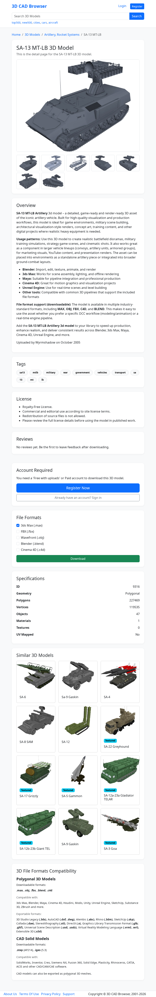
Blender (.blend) (32, 544)
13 (21, 379)
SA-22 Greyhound (116, 746)
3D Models (32, 34)
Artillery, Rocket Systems (62, 34)
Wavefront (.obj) (32, 537)
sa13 (22, 372)
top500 (16, 22)
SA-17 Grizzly (29, 796)
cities (36, 22)
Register (137, 6)
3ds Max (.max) (31, 525)
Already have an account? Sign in (78, 498)
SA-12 (66, 742)
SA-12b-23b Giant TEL (35, 849)
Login (122, 6)
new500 (27, 22)
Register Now (78, 487)
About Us (10, 994)
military (50, 372)
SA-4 (107, 697)
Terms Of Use (29, 994)
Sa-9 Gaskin (70, 697)
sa (135, 372)
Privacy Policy (50, 994)
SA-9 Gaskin (70, 844)
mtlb (35, 372)
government (83, 372)
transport (120, 372)
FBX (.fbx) (27, 531)
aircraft (53, 22)
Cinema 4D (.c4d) (33, 550)
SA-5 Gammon (72, 796)
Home (16, 34)
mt (31, 379)
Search (137, 16)
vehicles (102, 372)
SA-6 (23, 697)
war (65, 372)
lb (42, 379)
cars (44, 22)
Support (69, 994)
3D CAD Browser (29, 6)
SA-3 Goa (110, 849)
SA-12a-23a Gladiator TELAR (119, 797)
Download (78, 559)
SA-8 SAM (26, 742)
